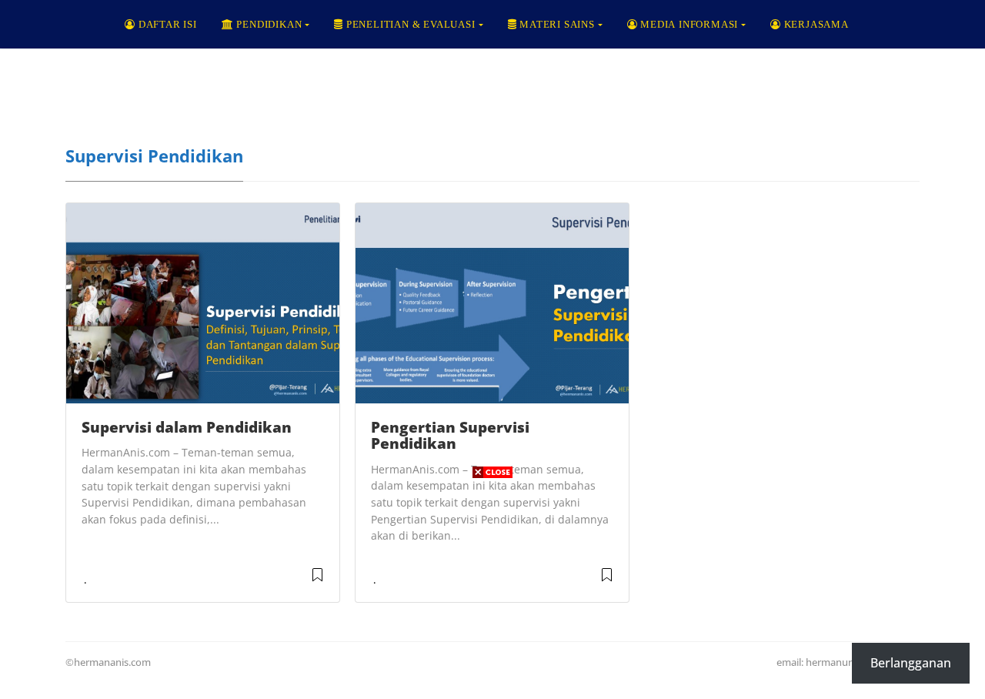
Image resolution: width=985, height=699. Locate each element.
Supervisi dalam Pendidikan (187, 426)
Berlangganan (910, 662)
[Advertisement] (492, 591)
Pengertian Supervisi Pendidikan (450, 434)
